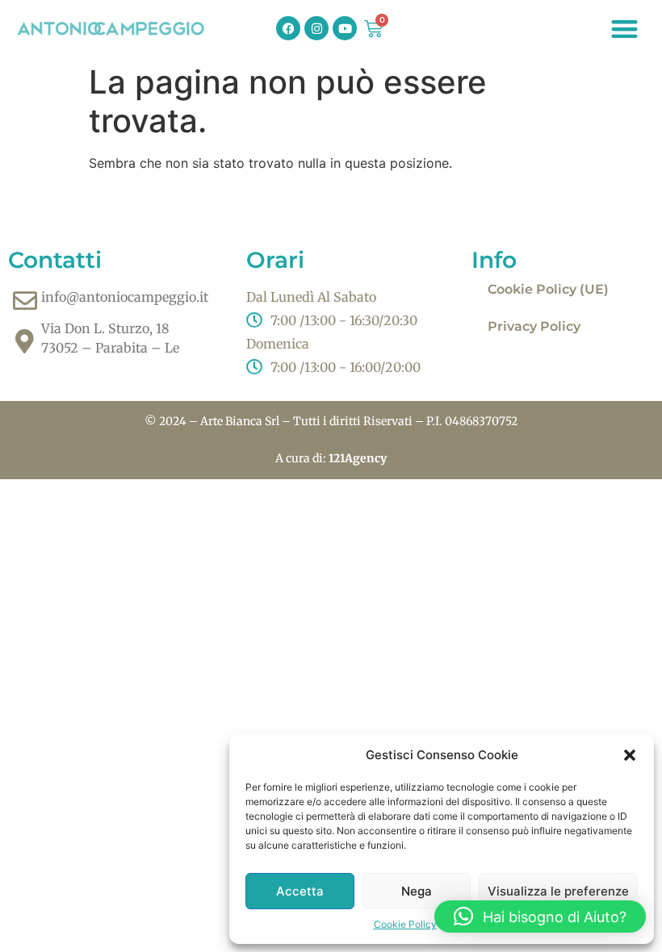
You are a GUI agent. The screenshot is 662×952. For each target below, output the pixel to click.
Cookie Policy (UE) (548, 289)
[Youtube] (345, 28)
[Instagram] (316, 28)
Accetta (300, 891)
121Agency (358, 458)
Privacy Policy (534, 326)
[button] (630, 755)
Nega (416, 891)
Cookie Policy (405, 924)
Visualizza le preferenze (558, 891)
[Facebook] (288, 28)
